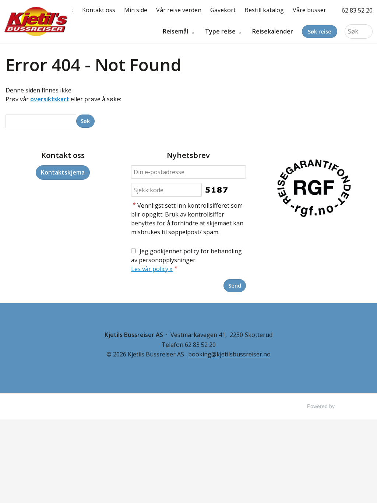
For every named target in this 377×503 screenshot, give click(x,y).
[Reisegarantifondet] (314, 189)
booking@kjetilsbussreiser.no (229, 354)
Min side (135, 10)
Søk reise (319, 31)
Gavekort (223, 10)
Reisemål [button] (175, 31)
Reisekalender (272, 31)
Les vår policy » (152, 269)
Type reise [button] (220, 31)
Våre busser (309, 10)
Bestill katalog (264, 10)
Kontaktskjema (63, 172)
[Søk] (367, 31)
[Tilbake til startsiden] (36, 21)
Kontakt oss (98, 10)
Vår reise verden (178, 10)
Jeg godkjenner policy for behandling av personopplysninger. (186, 260)
